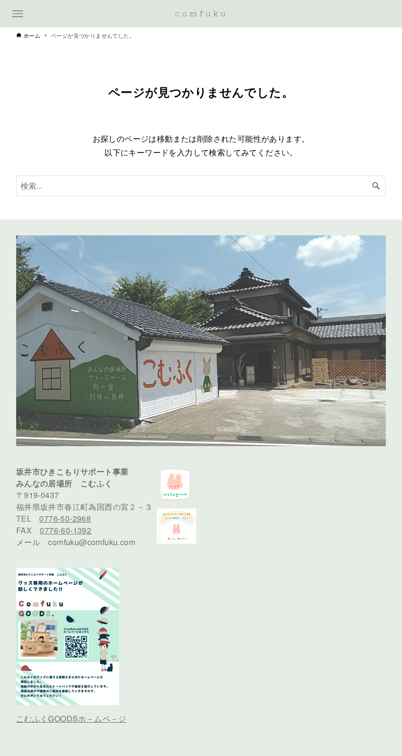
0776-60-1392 (65, 530)
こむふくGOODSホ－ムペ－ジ (71, 718)
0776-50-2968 (65, 518)
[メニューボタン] (17, 14)
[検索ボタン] (376, 186)
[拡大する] (106, 580)
